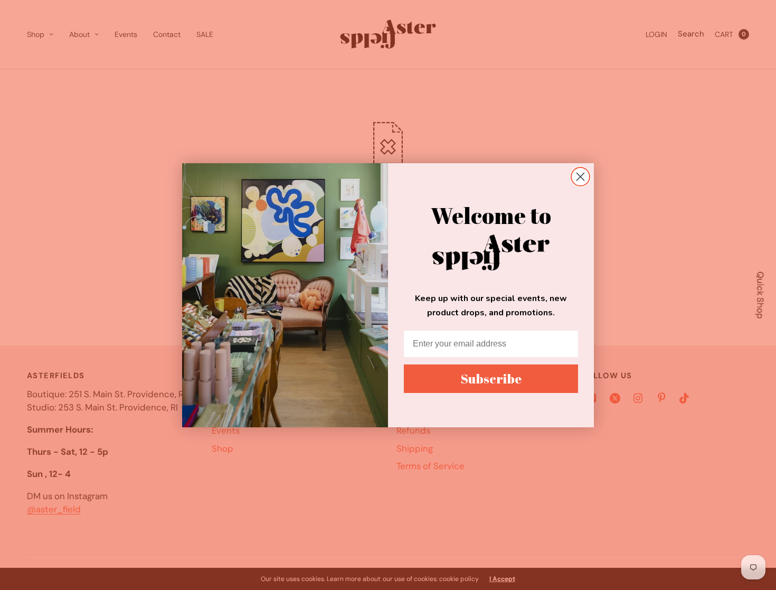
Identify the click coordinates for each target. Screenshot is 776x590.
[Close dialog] (580, 176)
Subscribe (491, 378)
